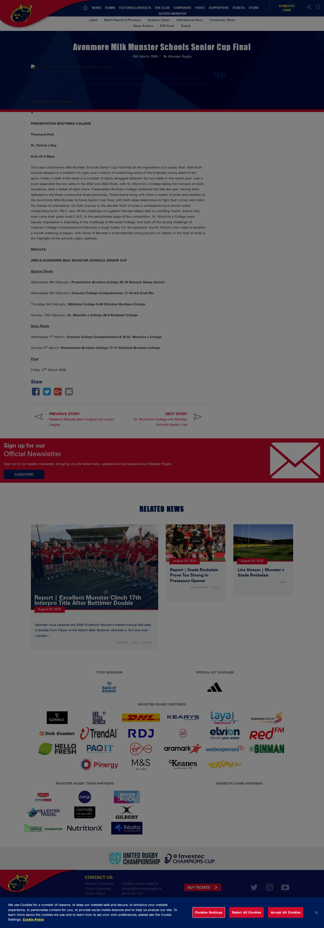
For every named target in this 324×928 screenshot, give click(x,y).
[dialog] (162, 912)
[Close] (316, 912)
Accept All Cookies (285, 912)
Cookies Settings (208, 912)
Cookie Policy (33, 919)
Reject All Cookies (246, 912)
